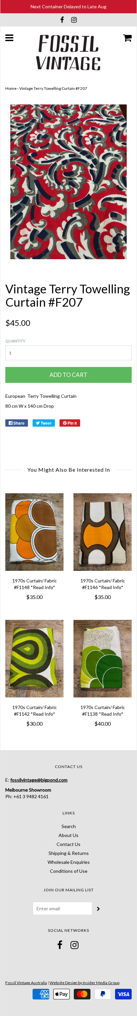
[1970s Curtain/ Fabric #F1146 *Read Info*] (102, 531)
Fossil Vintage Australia (26, 982)
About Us (68, 835)
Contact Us (68, 844)
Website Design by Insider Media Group (84, 982)
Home (11, 88)
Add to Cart (68, 374)
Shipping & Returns (69, 853)
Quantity (15, 340)
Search (69, 826)
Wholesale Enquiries (69, 862)
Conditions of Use (68, 871)
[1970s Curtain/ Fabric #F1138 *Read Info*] (102, 658)
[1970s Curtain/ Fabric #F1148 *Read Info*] (34, 531)
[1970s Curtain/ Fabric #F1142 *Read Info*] (34, 658)
